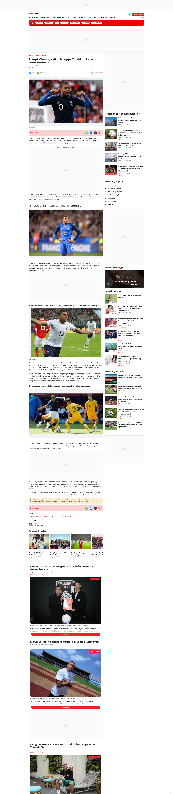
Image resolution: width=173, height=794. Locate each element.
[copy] (99, 132)
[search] (129, 14)
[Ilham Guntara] (31, 525)
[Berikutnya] (103, 629)
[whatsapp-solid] (86, 132)
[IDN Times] (34, 14)
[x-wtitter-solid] (95, 132)
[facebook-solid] (91, 132)
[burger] (143, 17)
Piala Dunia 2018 (46, 141)
